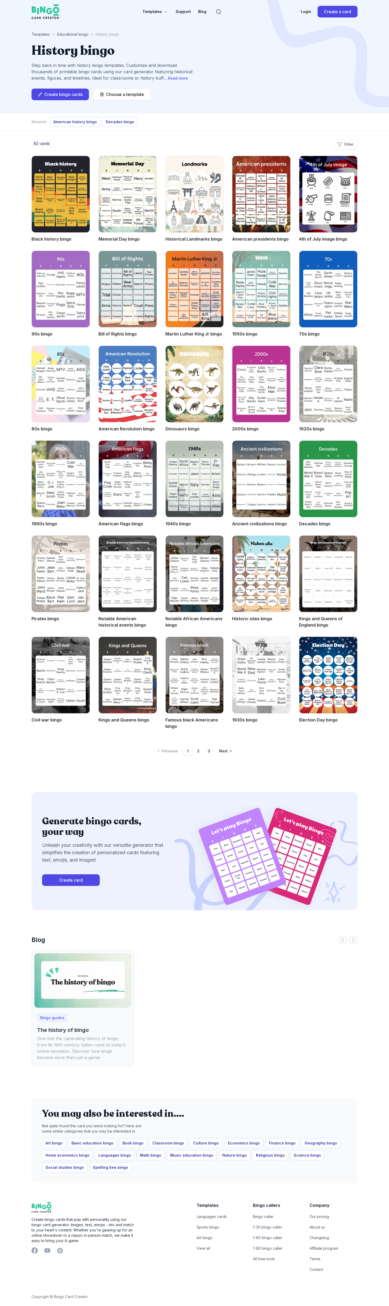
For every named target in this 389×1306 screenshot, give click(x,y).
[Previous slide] (342, 940)
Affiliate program (324, 1248)
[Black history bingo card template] (60, 194)
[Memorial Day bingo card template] (127, 194)
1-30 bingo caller (267, 1227)
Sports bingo (208, 1227)
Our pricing (319, 1216)
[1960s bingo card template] (60, 478)
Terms (315, 1259)
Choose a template (125, 94)
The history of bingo (63, 1030)
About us (317, 1227)
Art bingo (54, 1143)
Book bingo (133, 1143)
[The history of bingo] (83, 980)
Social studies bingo (65, 1167)
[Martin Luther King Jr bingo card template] (194, 289)
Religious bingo (270, 1155)
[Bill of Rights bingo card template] (127, 289)
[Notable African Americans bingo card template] (194, 573)
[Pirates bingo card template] (60, 573)
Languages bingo (114, 1155)
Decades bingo (120, 121)
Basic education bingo (92, 1143)
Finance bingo (282, 1143)
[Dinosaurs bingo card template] (194, 384)
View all (203, 1248)
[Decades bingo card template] (328, 478)
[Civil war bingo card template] (60, 675)
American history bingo (75, 121)
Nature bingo (234, 1155)
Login (306, 11)
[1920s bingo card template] (328, 384)
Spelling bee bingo (110, 1167)
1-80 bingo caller (267, 1237)
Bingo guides (52, 1017)
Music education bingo (191, 1155)
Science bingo (307, 1155)
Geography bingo (321, 1143)
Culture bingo (206, 1143)
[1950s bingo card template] (261, 289)
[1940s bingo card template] (194, 478)
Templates (152, 11)
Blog (202, 11)
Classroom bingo (168, 1143)
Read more (178, 78)
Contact (316, 1269)
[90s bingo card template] (60, 289)
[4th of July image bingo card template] (328, 194)
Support (183, 11)
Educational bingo (72, 34)
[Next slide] (353, 940)
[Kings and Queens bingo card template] (127, 675)
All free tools (264, 1259)
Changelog (319, 1237)
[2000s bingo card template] (261, 384)
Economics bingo (244, 1143)
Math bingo (150, 1155)
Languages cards (212, 1216)
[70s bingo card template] (328, 289)
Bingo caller (263, 1216)
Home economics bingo (67, 1155)
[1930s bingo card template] (261, 675)
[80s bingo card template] (60, 384)
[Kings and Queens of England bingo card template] (328, 573)
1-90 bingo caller (267, 1248)
